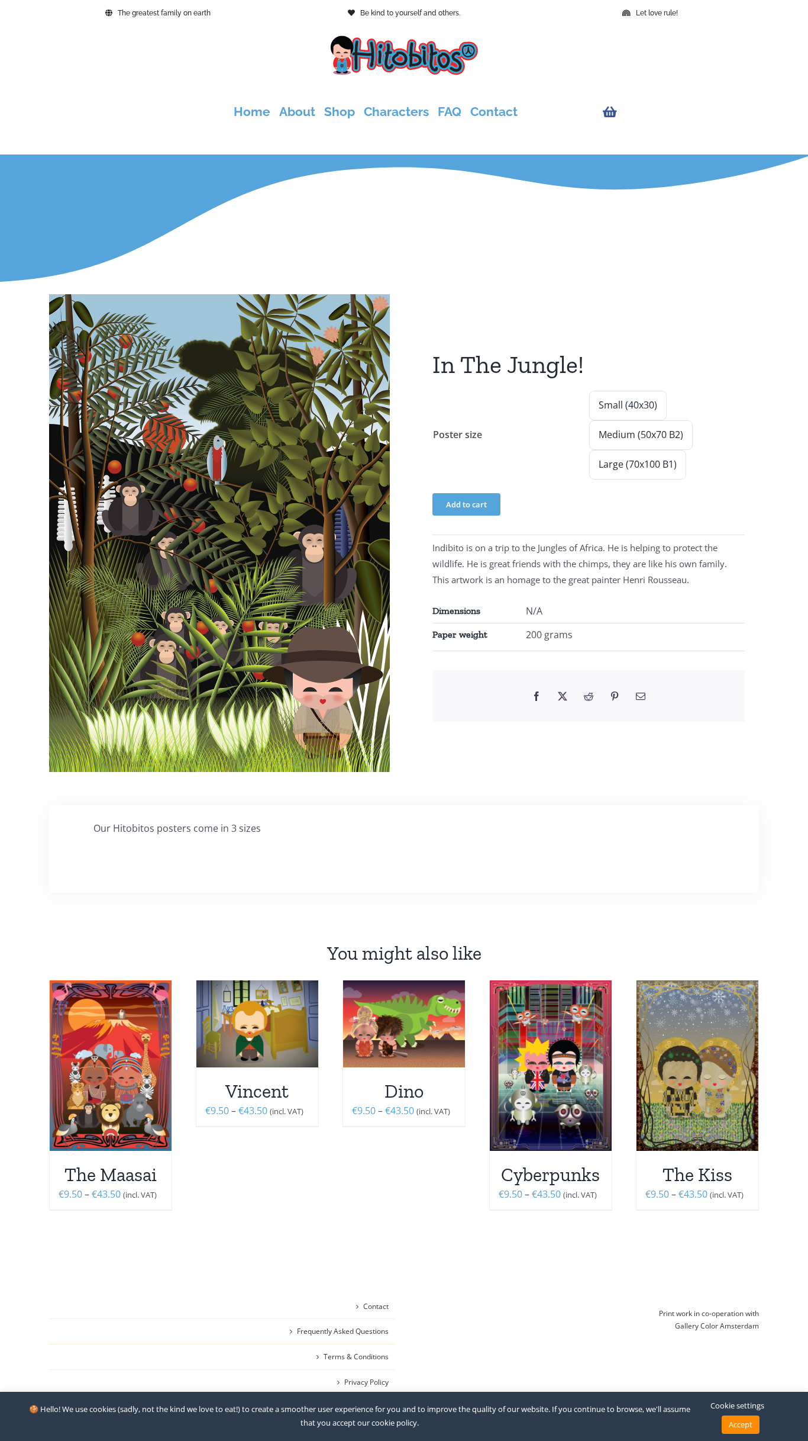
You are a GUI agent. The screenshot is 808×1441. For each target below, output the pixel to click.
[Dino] (404, 1023)
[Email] (641, 696)
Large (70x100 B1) (638, 464)
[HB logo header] (404, 40)
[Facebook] (536, 696)
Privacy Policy (366, 1382)
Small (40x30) (628, 404)
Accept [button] (740, 1424)
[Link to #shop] (678, 112)
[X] (563, 696)
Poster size (457, 434)
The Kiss (697, 1174)
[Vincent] (257, 1023)
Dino (404, 1091)
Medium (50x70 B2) (641, 434)
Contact (376, 1306)
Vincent (257, 1091)
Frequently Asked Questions (343, 1331)
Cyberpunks (550, 1174)
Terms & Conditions (356, 1357)
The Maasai (110, 1174)
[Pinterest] (615, 696)
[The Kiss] (697, 1065)
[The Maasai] (111, 1065)
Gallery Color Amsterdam (717, 1326)
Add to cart (466, 504)
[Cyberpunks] (551, 1065)
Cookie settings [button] (737, 1405)
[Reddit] (589, 696)
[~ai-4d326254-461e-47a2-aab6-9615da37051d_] (219, 533)
